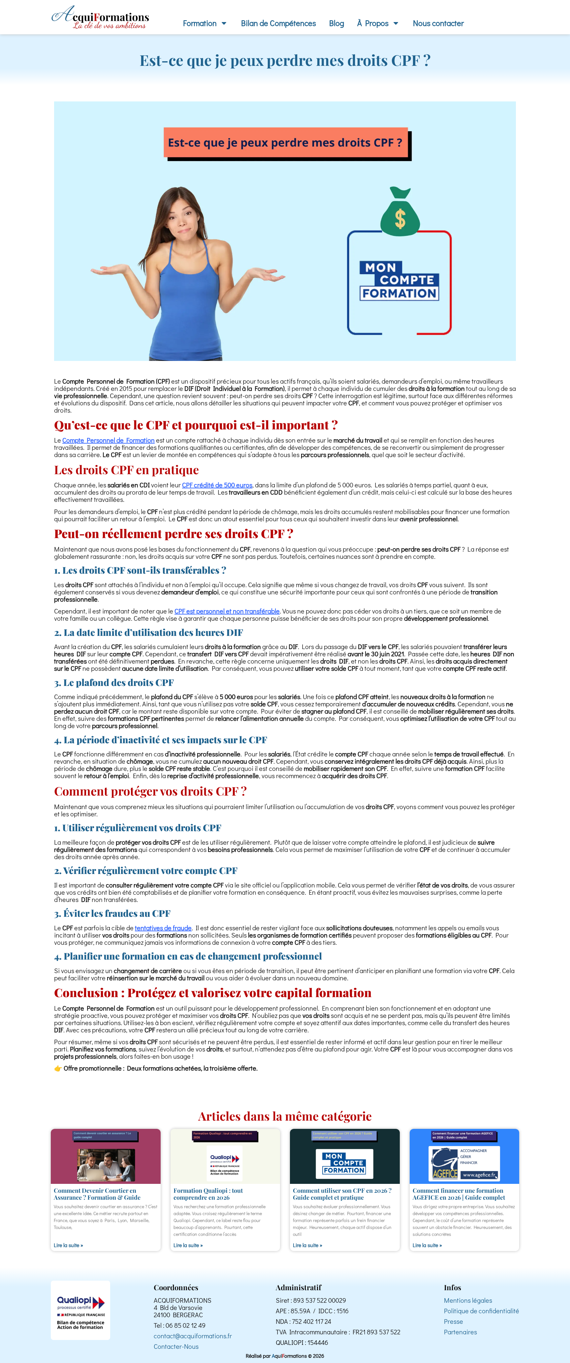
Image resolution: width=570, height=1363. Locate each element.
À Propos (373, 23)
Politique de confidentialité (481, 1310)
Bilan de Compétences (278, 23)
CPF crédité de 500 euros (217, 484)
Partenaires (460, 1331)
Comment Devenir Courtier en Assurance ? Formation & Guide (97, 1194)
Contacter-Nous (176, 1346)
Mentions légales (468, 1300)
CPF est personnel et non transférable (227, 611)
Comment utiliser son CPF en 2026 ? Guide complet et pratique (342, 1194)
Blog (336, 23)
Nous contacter (438, 23)
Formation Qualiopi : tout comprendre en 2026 (208, 1194)
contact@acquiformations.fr (193, 1335)
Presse (453, 1321)
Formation (200, 23)
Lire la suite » (68, 1244)
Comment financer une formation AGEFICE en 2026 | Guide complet (459, 1194)
